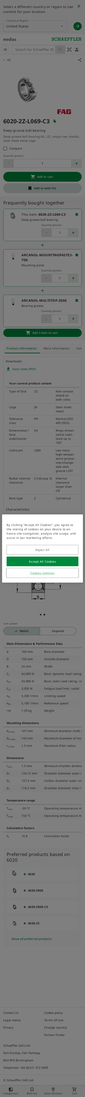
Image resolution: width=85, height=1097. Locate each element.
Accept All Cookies (42, 561)
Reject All (42, 550)
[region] (42, 549)
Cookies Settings (42, 573)
